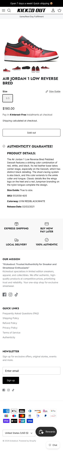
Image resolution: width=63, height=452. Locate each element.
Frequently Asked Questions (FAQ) (21, 313)
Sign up (11, 380)
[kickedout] (31, 10)
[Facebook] (4, 294)
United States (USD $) (16, 433)
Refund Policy (10, 323)
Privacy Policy (10, 327)
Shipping (7, 120)
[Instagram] (10, 294)
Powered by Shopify (27, 441)
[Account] (52, 10)
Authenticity (9, 337)
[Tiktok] (16, 294)
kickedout (14, 441)
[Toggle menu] (3, 10)
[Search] (10, 10)
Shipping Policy (11, 318)
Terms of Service (11, 332)
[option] (31, 41)
